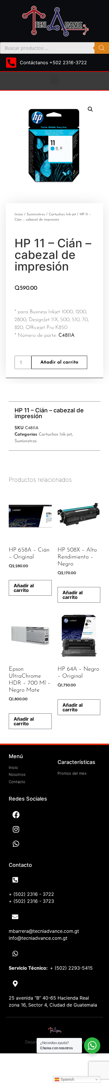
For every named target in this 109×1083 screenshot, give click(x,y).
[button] (54, 79)
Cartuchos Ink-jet (62, 214)
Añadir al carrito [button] (24, 588)
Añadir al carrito (59, 362)
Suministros (36, 214)
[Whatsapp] (16, 843)
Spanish (66, 1079)
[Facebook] (16, 814)
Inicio (19, 214)
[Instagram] (16, 829)
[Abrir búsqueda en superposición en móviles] (54, 48)
